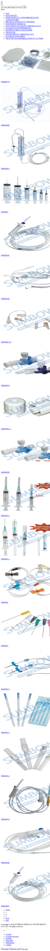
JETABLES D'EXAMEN (15, 36)
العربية (25, 949)
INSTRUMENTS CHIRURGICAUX (20, 34)
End (7, 920)
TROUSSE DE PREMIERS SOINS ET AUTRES (24, 38)
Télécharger (10, 943)
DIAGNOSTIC (11, 15)
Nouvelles (9, 941)
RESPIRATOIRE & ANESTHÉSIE (19, 30)
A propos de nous (12, 936)
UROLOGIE (10, 32)
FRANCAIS (15, 949)
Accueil (8, 934)
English (5, 949)
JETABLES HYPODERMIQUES (18, 28)
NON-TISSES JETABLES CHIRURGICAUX (23, 26)
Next (7, 918)
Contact (8, 945)
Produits (9, 939)
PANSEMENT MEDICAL (16, 24)
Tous (7, 13)
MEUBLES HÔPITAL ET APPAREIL (20, 22)
